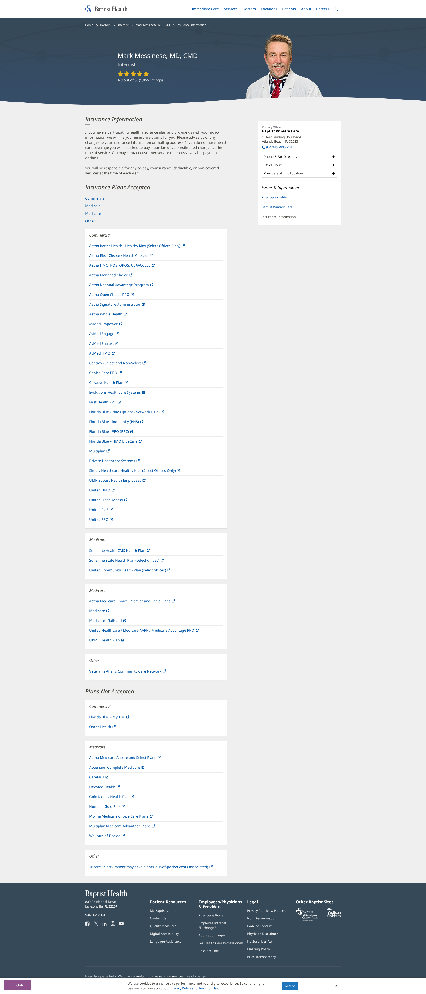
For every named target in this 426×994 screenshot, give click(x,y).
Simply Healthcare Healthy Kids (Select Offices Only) (142, 471)
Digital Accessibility (164, 934)
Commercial (95, 198)
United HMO (109, 491)
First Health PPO (112, 403)
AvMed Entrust (111, 344)
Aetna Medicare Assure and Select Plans (132, 758)
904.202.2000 (95, 915)
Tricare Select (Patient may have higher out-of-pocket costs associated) (156, 868)
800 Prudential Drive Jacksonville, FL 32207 (101, 904)
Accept (290, 986)
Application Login (212, 935)
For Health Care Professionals (221, 943)
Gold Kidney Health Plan (118, 798)
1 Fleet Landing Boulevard (282, 139)
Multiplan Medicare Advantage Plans (129, 827)
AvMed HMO (109, 354)
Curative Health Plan (115, 383)
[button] (205, 9)
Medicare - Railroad (115, 621)
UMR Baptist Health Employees (124, 481)
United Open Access (115, 501)
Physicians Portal (211, 915)
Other (90, 221)
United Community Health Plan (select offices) (137, 571)
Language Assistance (165, 941)
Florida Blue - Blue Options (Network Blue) (133, 413)
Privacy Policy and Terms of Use (194, 988)
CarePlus (106, 778)
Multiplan (106, 452)
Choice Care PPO (112, 374)
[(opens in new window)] (334, 916)
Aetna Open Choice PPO (118, 295)
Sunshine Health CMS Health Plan (126, 551)
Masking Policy (258, 949)
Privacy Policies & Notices (266, 910)
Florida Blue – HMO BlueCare (122, 442)
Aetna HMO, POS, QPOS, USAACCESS (129, 266)
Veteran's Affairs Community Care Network (134, 672)
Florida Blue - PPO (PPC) (118, 432)
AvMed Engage (111, 335)
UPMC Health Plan (114, 641)
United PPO (108, 520)
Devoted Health (111, 788)
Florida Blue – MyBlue (116, 718)
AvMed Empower (113, 325)
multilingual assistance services (159, 976)
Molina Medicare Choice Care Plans (128, 817)
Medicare (93, 213)
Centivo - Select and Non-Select (124, 364)
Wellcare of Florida (114, 837)
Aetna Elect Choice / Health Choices (128, 256)
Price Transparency (261, 957)
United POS (108, 511)
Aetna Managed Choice (118, 276)
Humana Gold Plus (114, 807)
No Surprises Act (259, 941)
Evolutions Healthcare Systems (124, 393)
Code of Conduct (259, 926)
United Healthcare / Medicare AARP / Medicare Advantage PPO (151, 631)
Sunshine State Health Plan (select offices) (133, 561)
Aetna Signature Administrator (124, 305)
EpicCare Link (209, 951)
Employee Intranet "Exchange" (212, 925)
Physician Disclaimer (262, 934)
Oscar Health (109, 728)
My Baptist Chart (162, 910)
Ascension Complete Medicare (124, 768)
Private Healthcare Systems (121, 462)
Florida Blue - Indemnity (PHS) (123, 423)
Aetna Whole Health (115, 315)
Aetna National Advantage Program (128, 286)
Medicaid (93, 205)
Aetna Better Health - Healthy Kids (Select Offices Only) (144, 247)
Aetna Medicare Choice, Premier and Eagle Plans (139, 602)
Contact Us (158, 918)
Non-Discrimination (262, 918)
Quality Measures (163, 926)
